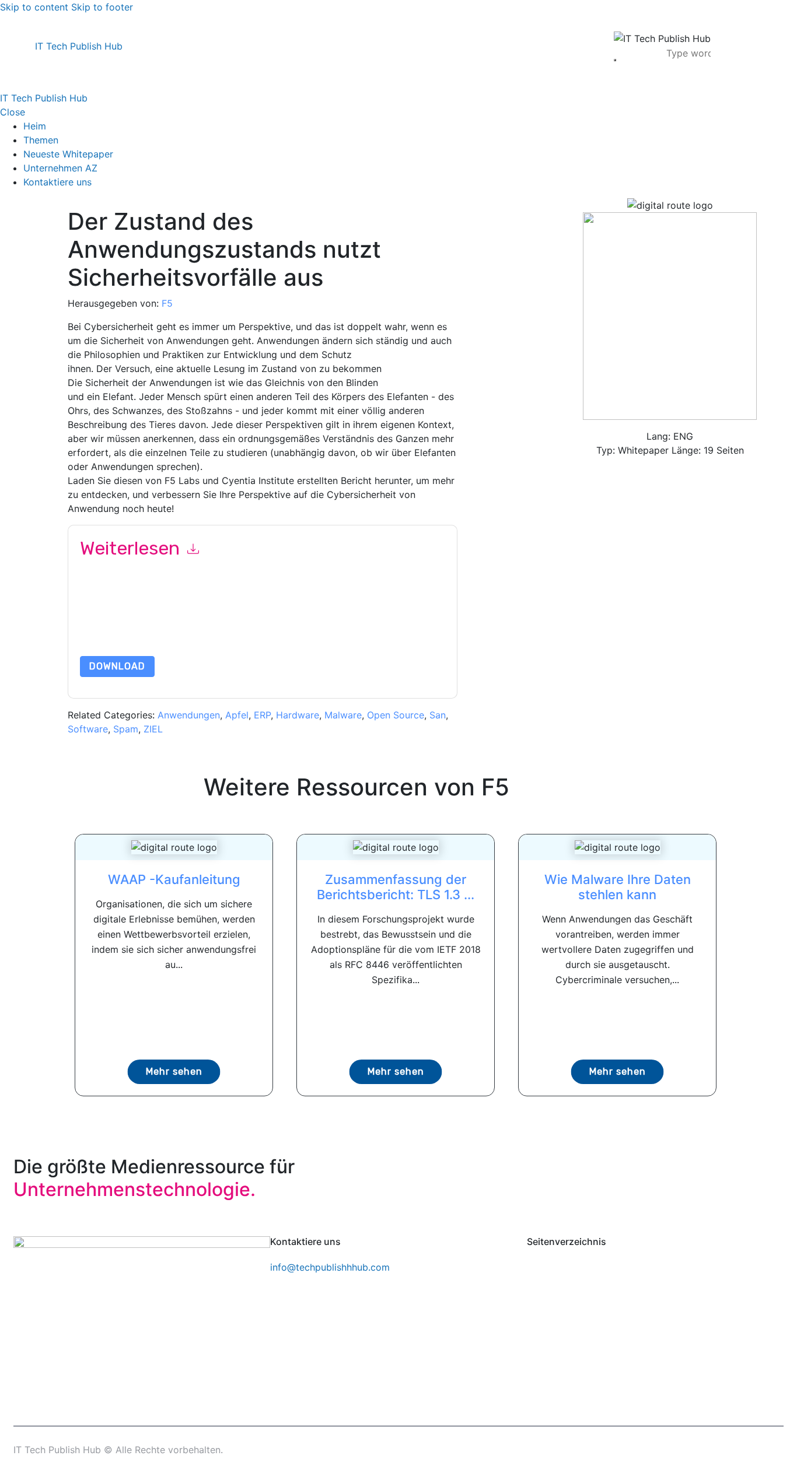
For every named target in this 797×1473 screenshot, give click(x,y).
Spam (125, 729)
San (437, 715)
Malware (343, 715)
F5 (167, 303)
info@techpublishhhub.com (330, 1267)
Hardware (297, 715)
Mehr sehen (174, 1071)
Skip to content (34, 7)
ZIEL (153, 729)
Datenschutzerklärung (232, 628)
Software (88, 729)
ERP (262, 715)
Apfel (237, 715)
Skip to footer (102, 7)
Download (117, 666)
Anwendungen (189, 715)
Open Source (395, 715)
